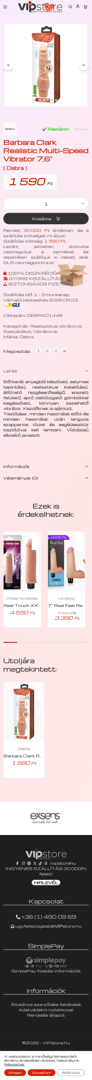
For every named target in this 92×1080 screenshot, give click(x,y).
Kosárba (42, 218)
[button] (37, 538)
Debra (26, 336)
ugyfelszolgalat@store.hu (48, 925)
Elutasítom (41, 1072)
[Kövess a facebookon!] (18, 863)
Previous (8, 65)
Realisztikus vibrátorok (56, 325)
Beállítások (71, 1072)
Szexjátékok (17, 331)
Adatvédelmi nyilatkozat (46, 1009)
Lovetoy (66, 598)
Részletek (14, 1064)
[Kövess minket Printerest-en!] (29, 863)
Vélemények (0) (20, 477)
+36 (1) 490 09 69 (48, 917)
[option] (48, 818)
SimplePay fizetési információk (46, 970)
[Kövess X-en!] (35, 863)
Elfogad (15, 1072)
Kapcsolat (46, 901)
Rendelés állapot (46, 1015)
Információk (16, 466)
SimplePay (46, 945)
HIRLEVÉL (46, 882)
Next (83, 65)
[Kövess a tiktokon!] (40, 863)
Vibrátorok (45, 331)
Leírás (10, 370)
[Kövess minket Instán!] (23, 863)
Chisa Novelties (22, 598)
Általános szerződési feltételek (46, 1004)
